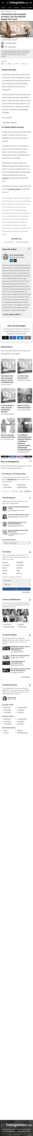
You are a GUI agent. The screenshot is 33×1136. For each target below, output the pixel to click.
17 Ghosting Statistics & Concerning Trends (18, 662)
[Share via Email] (27, 337)
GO (16, 589)
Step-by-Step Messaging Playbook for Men (18, 507)
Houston (4, 570)
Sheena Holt (14, 657)
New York (5, 562)
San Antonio (20, 565)
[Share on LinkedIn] (20, 337)
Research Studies (22, 487)
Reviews (29, 7)
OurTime (6, 733)
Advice (3, 7)
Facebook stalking (14, 189)
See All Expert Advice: (9, 540)
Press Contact (22, 627)
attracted (5, 178)
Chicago (4, 568)
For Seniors (20, 712)
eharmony (20, 730)
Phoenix (4, 573)
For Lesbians (20, 710)
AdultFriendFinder (22, 733)
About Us (6, 485)
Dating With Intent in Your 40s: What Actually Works (17, 523)
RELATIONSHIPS (9, 242)
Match (5, 730)
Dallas (18, 570)
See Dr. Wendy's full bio (12, 314)
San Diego (19, 568)
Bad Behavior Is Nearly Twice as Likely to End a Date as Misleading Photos (20, 648)
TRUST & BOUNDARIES (22, 242)
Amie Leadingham (13, 516)
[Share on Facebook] (12, 337)
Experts (16, 7)
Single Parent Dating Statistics (20, 655)
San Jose (19, 573)
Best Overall (7, 707)
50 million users (12, 479)
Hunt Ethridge (12, 510)
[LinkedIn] (11, 260)
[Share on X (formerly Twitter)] (5, 337)
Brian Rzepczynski (13, 526)
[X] (15, 260)
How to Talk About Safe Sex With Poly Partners (18, 531)
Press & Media (7, 487)
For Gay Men (7, 710)
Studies (23, 7)
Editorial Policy (21, 485)
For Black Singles (22, 707)
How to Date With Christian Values (18, 514)
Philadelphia (19, 562)
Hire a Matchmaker (9, 627)
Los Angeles (5, 565)
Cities (10, 7)
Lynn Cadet (14, 652)
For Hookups (7, 712)
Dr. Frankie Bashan (13, 534)
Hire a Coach (7, 624)
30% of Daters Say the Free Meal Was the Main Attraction (20, 669)
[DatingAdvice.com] (17, 3)
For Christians (8, 724)
